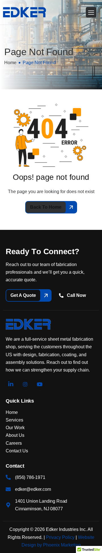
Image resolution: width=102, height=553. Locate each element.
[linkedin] (11, 384)
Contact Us (17, 450)
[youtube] (40, 384)
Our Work (15, 427)
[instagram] (25, 384)
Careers (14, 443)
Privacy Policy (60, 537)
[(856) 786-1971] (8, 477)
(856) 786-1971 (30, 477)
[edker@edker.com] (8, 489)
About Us (15, 435)
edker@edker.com (33, 489)
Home (12, 412)
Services (14, 420)
